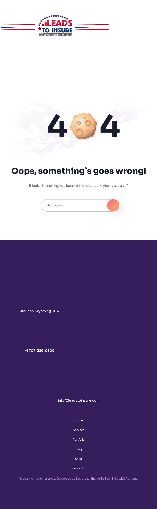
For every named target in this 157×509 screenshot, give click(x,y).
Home (78, 420)
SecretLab (83, 478)
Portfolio (79, 439)
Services (78, 430)
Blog (78, 449)
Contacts (78, 468)
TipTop (105, 478)
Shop (78, 459)
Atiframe (131, 478)
